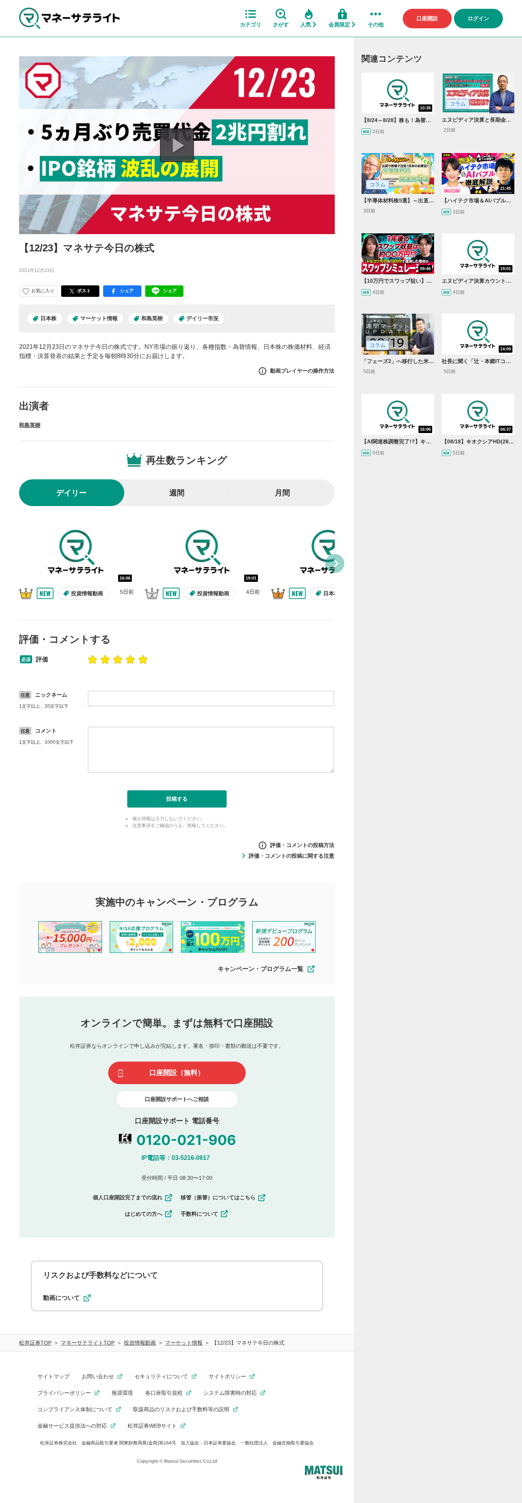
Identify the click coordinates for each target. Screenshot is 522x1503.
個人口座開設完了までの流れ (127, 1197)
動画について (61, 1298)
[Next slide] (334, 563)
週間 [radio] (177, 493)
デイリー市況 (202, 318)
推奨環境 (122, 1393)
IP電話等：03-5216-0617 (175, 1158)
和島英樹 (152, 318)
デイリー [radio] (71, 493)
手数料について (199, 1214)
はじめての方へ (143, 1214)
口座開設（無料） (176, 1072)
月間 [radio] (282, 493)
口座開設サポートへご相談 (177, 1099)
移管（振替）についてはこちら (218, 1197)
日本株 (49, 318)
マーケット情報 (99, 318)
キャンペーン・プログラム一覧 (260, 969)
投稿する (177, 799)
